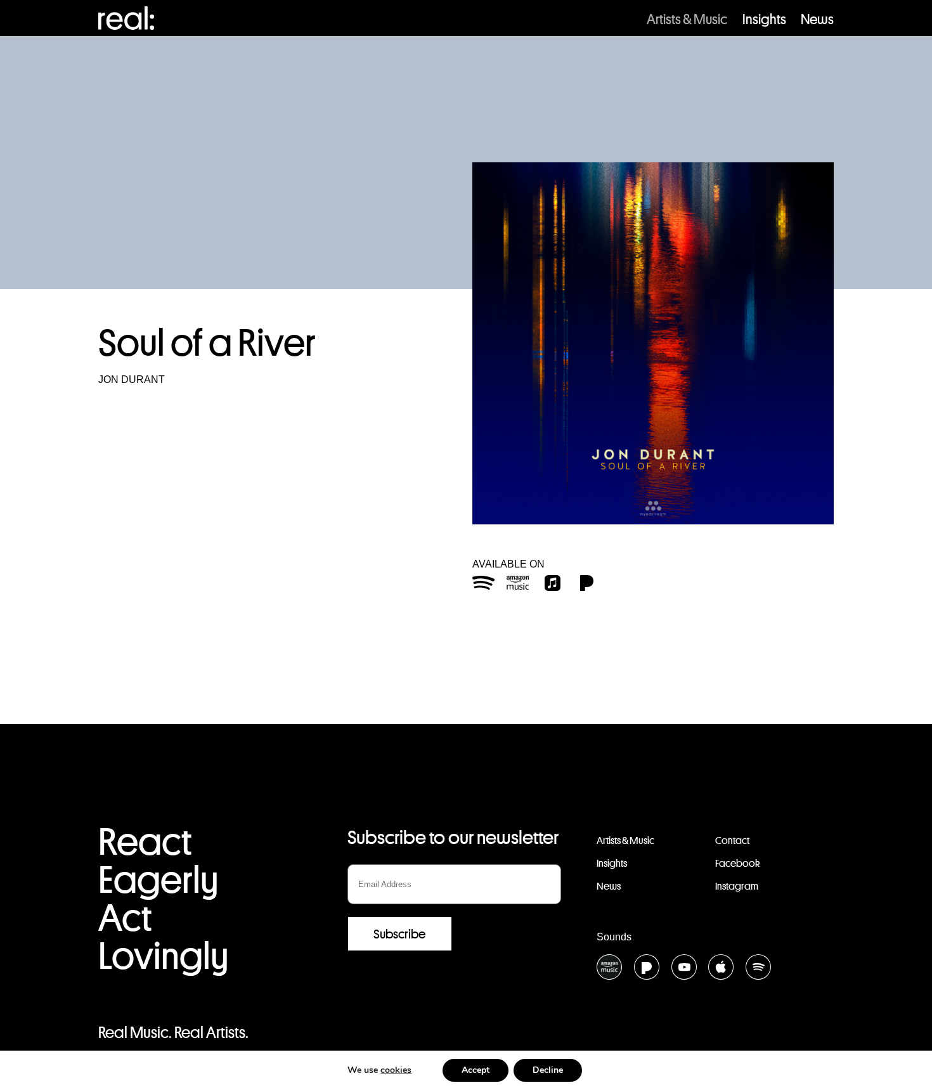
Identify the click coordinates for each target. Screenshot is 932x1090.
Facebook (737, 863)
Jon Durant (131, 379)
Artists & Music (687, 19)
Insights (764, 19)
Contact (732, 840)
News (817, 19)
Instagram (736, 886)
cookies (395, 1070)
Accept (475, 1070)
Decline (548, 1070)
